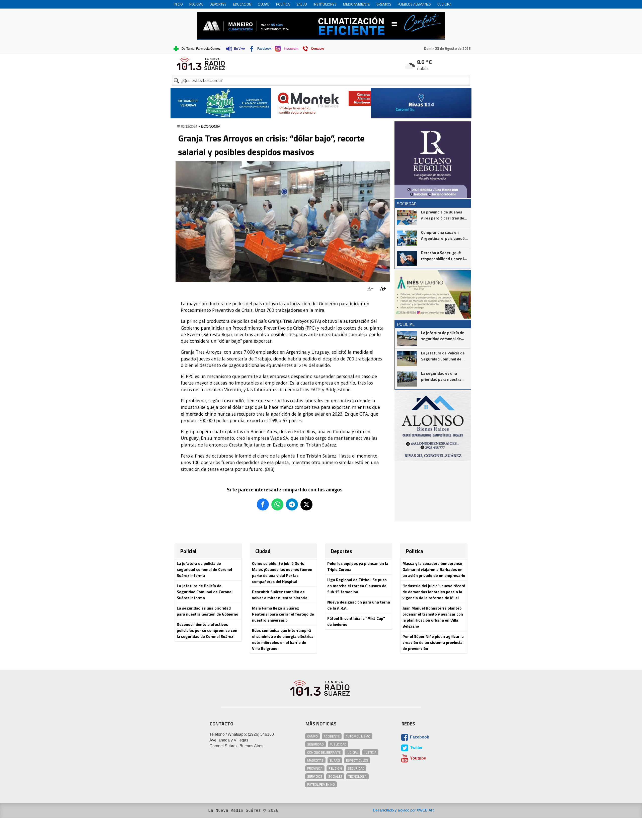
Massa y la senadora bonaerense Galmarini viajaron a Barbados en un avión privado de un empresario (434, 569)
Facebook (419, 737)
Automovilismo (358, 736)
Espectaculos (357, 760)
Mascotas (315, 760)
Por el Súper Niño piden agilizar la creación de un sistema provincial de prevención (433, 642)
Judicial (352, 752)
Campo (312, 736)
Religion (335, 768)
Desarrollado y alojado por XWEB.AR (403, 810)
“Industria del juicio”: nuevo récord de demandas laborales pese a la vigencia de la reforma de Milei (434, 592)
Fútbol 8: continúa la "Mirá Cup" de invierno (356, 621)
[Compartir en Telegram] (292, 504)
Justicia (370, 752)
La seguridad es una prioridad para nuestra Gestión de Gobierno (207, 611)
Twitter (416, 748)
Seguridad (315, 744)
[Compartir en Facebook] (263, 504)
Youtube (417, 758)
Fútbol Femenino (321, 784)
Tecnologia (357, 776)
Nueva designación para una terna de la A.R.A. (358, 605)
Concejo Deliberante (324, 752)
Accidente (332, 736)
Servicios (314, 776)
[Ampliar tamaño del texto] (383, 288)
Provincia (315, 768)
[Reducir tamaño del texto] (370, 288)
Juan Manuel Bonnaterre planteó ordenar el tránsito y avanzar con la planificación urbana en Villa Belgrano (433, 617)
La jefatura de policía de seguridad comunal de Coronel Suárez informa (204, 569)
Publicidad (338, 744)
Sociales (335, 776)
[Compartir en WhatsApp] (277, 504)
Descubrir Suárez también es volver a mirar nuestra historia (279, 595)
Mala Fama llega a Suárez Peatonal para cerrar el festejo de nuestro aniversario (283, 614)
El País (335, 760)
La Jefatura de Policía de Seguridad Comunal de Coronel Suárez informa (204, 592)
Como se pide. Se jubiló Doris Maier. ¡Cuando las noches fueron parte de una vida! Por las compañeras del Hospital (282, 572)
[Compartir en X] (306, 504)
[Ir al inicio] (321, 64)
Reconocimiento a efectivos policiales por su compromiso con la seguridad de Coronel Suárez (207, 630)
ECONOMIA (210, 126)
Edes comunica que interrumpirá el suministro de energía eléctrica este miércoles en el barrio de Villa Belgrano (282, 639)
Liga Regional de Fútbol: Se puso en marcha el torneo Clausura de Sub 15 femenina (357, 586)
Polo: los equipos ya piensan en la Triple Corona (357, 566)
